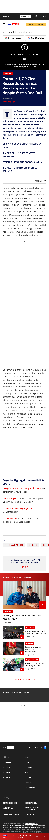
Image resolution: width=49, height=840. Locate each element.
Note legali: (7, 798)
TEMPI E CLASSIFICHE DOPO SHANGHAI (22, 162)
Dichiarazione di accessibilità (32, 808)
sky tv (27, 763)
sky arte (6, 777)
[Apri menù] (4, 24)
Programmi (30, 787)
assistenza (34, 827)
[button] (20, 836)
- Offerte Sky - (10, 518)
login (43, 16)
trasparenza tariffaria (22, 827)
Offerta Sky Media (11, 814)
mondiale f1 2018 (14, 545)
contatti (42, 827)
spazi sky (29, 782)
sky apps (29, 767)
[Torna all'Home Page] (13, 24)
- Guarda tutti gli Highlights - (17, 508)
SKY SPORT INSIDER (36, 24)
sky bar (28, 777)
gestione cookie (10, 803)
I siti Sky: (6, 757)
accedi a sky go (35, 747)
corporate (29, 814)
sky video (7, 772)
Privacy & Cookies (18, 825)
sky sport (7, 763)
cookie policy (31, 803)
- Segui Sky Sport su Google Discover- (22, 488)
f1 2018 (33, 545)
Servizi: (27, 757)
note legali (8, 808)
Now (27, 772)
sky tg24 (6, 767)
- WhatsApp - (9, 498)
